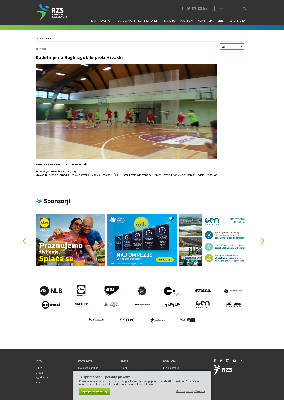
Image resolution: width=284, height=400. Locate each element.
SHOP (243, 21)
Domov (39, 38)
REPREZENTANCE (148, 21)
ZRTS (221, 21)
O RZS (39, 367)
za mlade (169, 21)
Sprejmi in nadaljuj (94, 391)
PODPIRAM (186, 21)
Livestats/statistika (88, 367)
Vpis (211, 21)
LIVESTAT (105, 21)
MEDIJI (201, 21)
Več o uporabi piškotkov (190, 391)
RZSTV (231, 21)
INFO (93, 21)
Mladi (124, 367)
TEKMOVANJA (124, 21)
